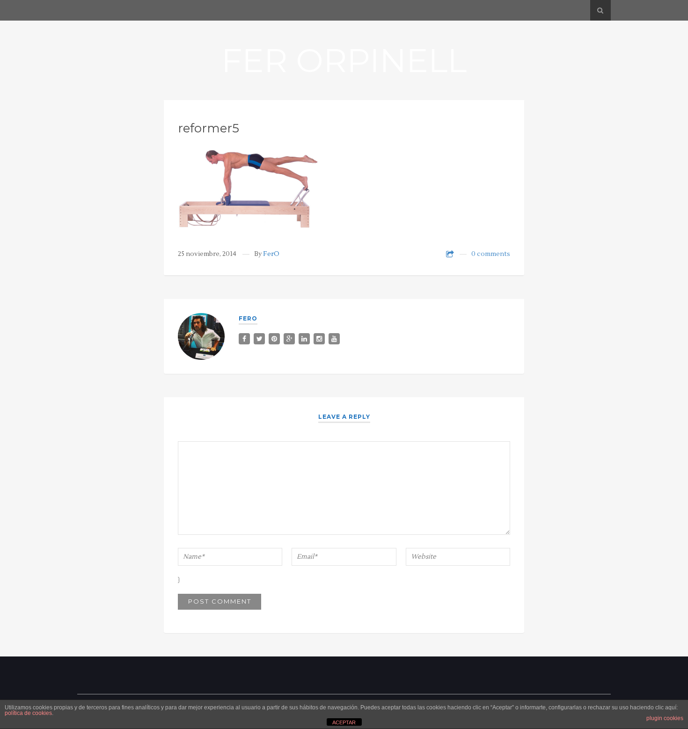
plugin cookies (664, 718)
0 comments (490, 254)
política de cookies (28, 713)
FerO (271, 254)
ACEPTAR (344, 722)
